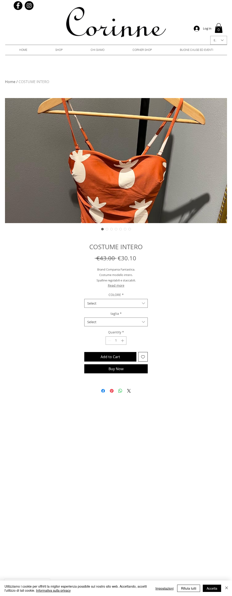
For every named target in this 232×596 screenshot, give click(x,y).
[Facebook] (18, 5)
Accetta (212, 588)
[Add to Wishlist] (143, 357)
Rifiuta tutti (188, 588)
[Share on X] (129, 391)
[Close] (226, 588)
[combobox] (116, 303)
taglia (116, 313)
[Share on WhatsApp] (120, 391)
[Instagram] (29, 5)
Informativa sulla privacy (53, 590)
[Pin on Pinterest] (111, 391)
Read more (116, 285)
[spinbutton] (116, 341)
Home (10, 81)
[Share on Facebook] (103, 391)
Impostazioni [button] (164, 588)
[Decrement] (109, 341)
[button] (219, 28)
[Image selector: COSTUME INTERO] (102, 229)
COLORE (116, 295)
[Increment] (123, 341)
